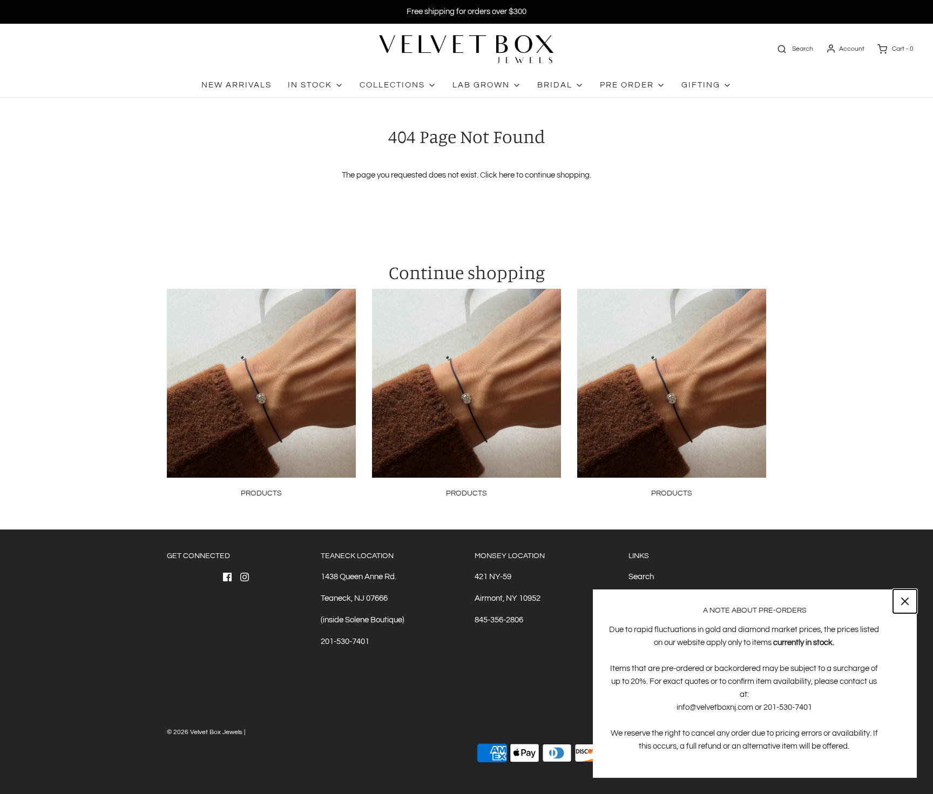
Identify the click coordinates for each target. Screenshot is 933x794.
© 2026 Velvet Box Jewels (204, 732)
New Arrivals (236, 85)
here (507, 175)
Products (261, 493)
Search (641, 577)
